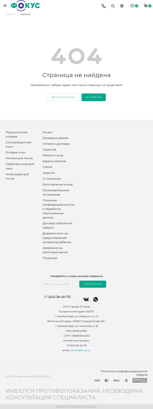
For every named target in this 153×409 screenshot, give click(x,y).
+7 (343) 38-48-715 (57, 297)
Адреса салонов (54, 161)
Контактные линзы (19, 158)
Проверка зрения (55, 138)
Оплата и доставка (56, 144)
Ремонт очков (53, 155)
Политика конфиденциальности (124, 371)
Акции (48, 132)
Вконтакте (86, 299)
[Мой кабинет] (122, 6)
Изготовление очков (58, 184)
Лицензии (50, 258)
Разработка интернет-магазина (76, 406)
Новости (49, 173)
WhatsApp (96, 299)
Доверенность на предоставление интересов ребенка (57, 238)
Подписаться (92, 284)
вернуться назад (63, 97)
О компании (52, 178)
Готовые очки (15, 152)
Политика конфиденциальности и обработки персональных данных (58, 209)
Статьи (47, 167)
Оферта (141, 375)
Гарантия (49, 149)
